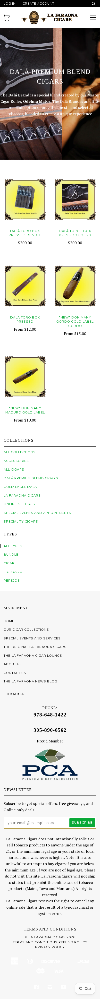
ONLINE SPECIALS (19, 504)
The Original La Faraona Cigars (35, 647)
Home (9, 621)
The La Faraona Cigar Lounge (33, 655)
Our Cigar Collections (26, 629)
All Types (13, 546)
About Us (13, 664)
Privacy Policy (50, 947)
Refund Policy (72, 942)
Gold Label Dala (20, 487)
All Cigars (14, 469)
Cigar (9, 563)
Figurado (13, 572)
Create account (38, 3)
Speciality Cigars (21, 521)
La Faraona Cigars (22, 495)
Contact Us (15, 673)
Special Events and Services (32, 638)
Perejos (12, 580)
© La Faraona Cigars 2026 (50, 937)
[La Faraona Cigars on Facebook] (36, 988)
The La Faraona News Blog (30, 681)
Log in (10, 3)
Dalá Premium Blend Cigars (31, 478)
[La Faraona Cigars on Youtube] (63, 988)
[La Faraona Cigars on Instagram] (50, 988)
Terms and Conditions (50, 929)
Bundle (11, 554)
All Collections (20, 452)
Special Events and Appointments (37, 513)
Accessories (16, 461)
